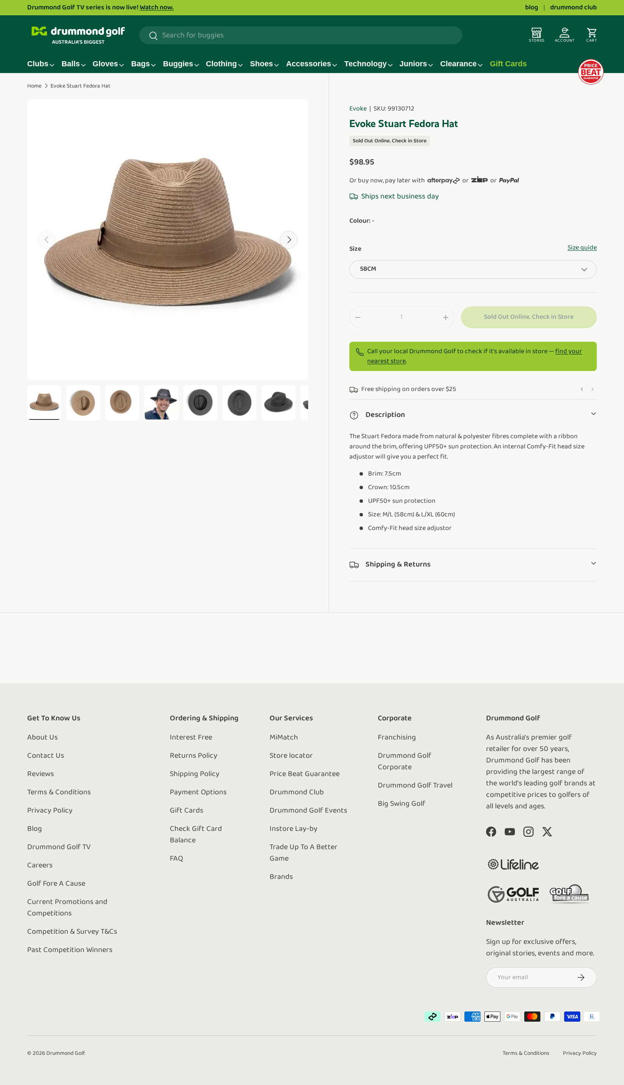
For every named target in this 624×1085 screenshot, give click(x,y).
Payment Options (198, 792)
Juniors (413, 63)
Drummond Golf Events (308, 811)
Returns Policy (193, 756)
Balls (71, 63)
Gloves (105, 63)
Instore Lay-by (294, 829)
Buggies (178, 63)
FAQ (176, 859)
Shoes (261, 63)
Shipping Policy (194, 774)
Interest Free (191, 738)
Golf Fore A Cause (56, 884)
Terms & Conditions (59, 792)
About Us (42, 738)
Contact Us (45, 756)
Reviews (40, 774)
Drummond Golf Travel (415, 786)
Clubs (37, 63)
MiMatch (284, 738)
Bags (140, 63)
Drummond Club (297, 792)
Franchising (397, 738)
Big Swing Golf (401, 804)
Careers (40, 866)
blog (531, 7)
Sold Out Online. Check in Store (528, 317)
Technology (365, 63)
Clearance (458, 63)
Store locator (291, 756)
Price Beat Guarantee (305, 774)
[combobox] (300, 36)
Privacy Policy (50, 811)
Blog (34, 829)
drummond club (573, 7)
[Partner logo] (513, 864)
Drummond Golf (65, 1053)
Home (34, 86)
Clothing (221, 63)
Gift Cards (508, 63)
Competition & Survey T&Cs (72, 932)
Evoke (358, 108)
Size (355, 249)
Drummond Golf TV (59, 847)
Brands (281, 877)
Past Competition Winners (69, 950)
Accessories (308, 63)
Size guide (582, 247)
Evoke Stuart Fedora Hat (80, 86)
